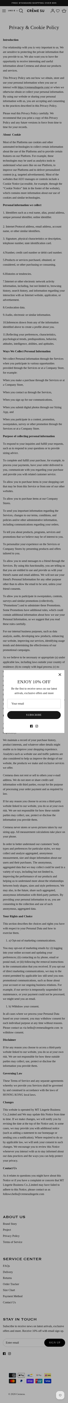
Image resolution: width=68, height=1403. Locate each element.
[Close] (60, 675)
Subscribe (34, 715)
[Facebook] (31, 726)
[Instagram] (36, 726)
